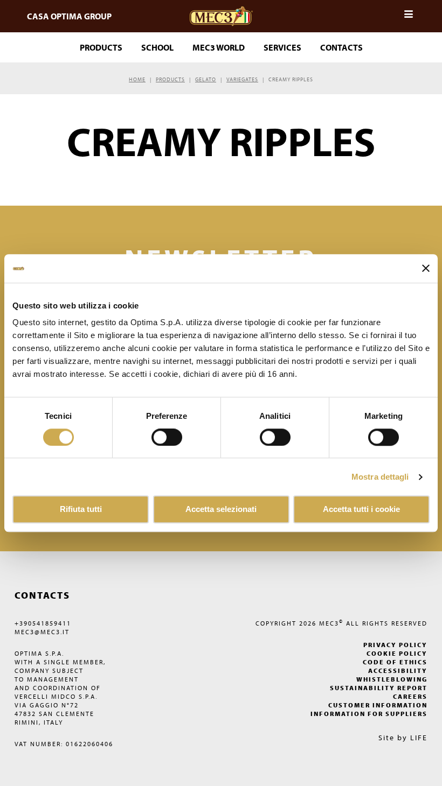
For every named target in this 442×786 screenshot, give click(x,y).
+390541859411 (43, 623)
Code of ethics (395, 662)
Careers (410, 696)
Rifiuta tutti (81, 509)
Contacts (341, 47)
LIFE (418, 737)
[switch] (275, 437)
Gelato (205, 79)
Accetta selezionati (221, 509)
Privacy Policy (395, 645)
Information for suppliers (368, 714)
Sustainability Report (378, 688)
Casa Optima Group (69, 16)
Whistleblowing (391, 679)
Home (137, 79)
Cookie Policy (397, 653)
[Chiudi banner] (426, 268)
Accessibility (397, 670)
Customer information (377, 705)
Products (170, 79)
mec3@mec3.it (42, 632)
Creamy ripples (290, 79)
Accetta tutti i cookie (361, 509)
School (157, 47)
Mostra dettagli (380, 476)
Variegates (242, 79)
